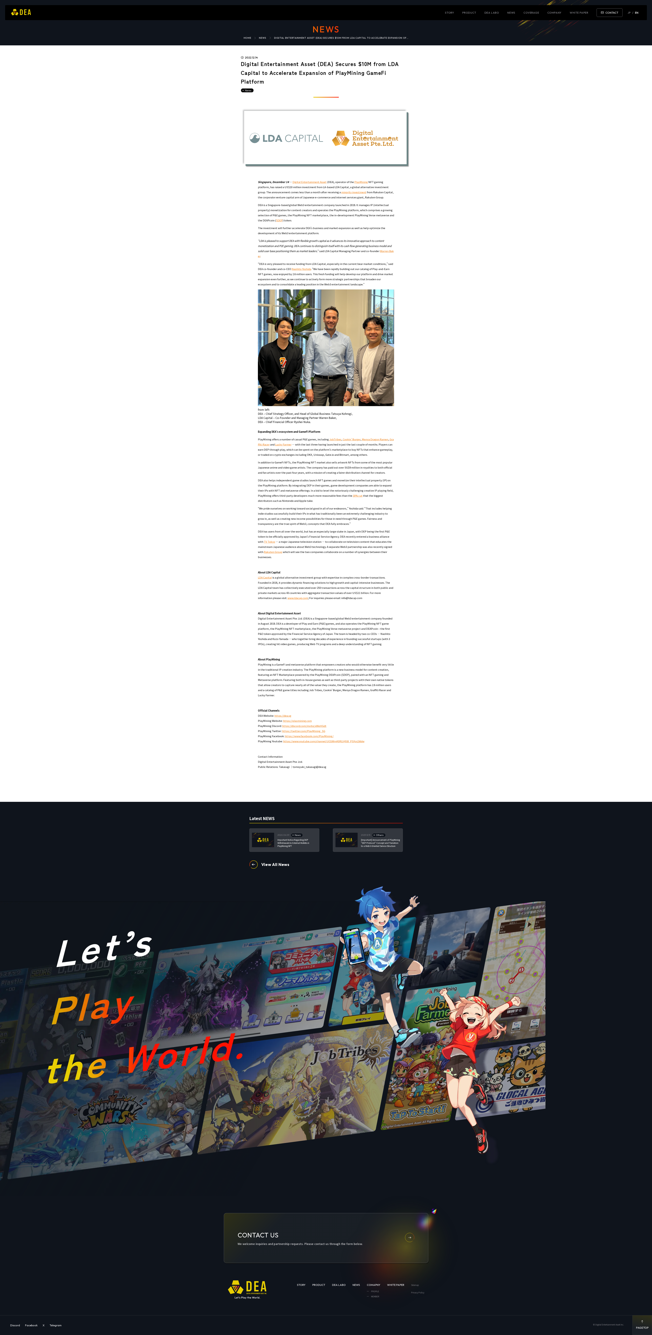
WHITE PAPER (579, 12)
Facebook (31, 1325)
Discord (15, 1325)
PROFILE (375, 1291)
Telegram (56, 1325)
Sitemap (415, 1284)
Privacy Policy (417, 1292)
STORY (449, 12)
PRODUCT (469, 12)
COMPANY (554, 12)
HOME (247, 37)
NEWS (511, 12)
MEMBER (375, 1296)
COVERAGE (531, 12)
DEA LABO (491, 12)
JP (629, 12)
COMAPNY (373, 1285)
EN (636, 12)
